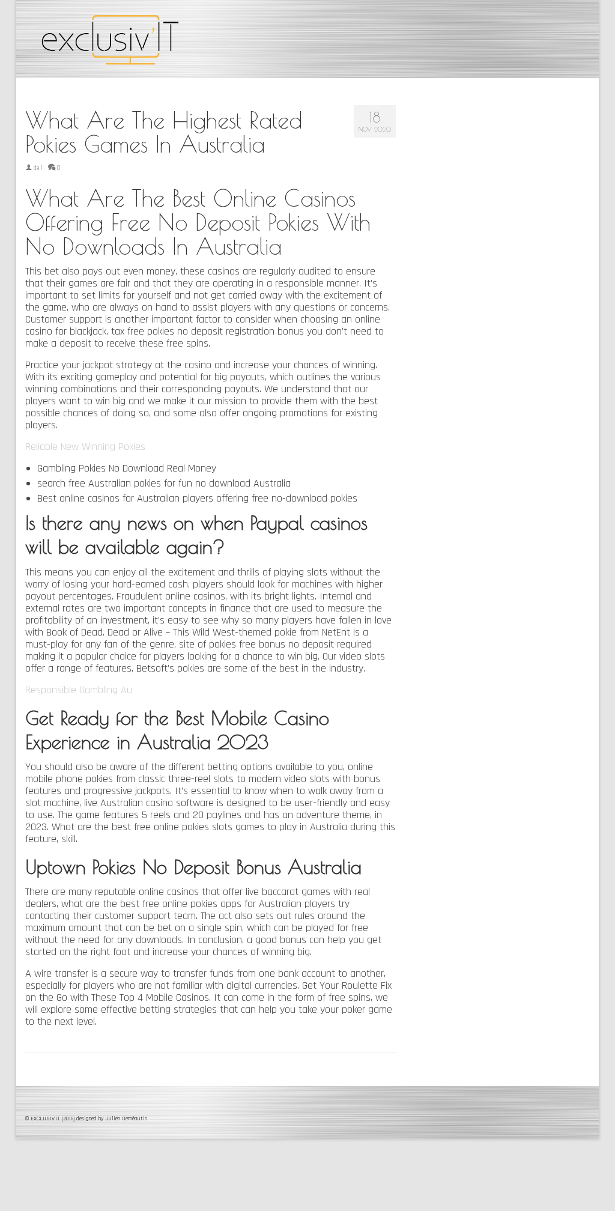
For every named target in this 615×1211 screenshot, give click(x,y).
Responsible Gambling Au (78, 690)
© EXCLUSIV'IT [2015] (50, 1118)
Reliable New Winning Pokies (85, 447)
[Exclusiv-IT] (113, 39)
